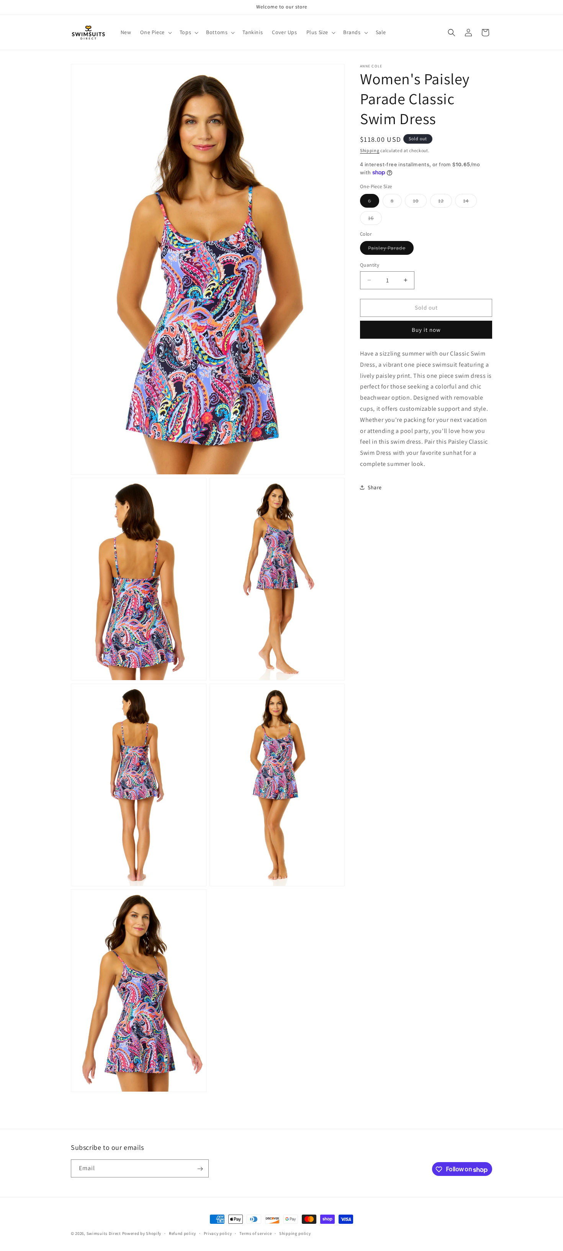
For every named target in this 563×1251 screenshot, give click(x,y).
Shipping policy (295, 1233)
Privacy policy (218, 1233)
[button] (155, 32)
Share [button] (375, 487)
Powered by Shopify (142, 1233)
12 (445, 202)
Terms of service (255, 1233)
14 (470, 202)
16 (375, 219)
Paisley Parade (391, 249)
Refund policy (182, 1233)
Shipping (370, 150)
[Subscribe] (199, 1169)
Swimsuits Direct (104, 1233)
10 (420, 202)
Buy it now (426, 329)
